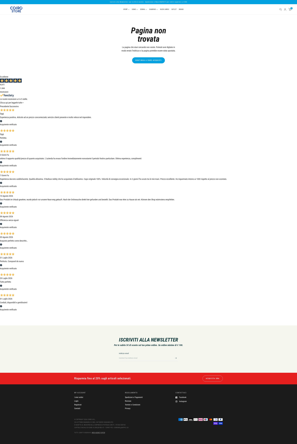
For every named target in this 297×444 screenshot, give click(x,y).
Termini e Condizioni (132, 405)
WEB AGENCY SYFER (98, 433)
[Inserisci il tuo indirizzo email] (175, 358)
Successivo (14, 106)
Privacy (127, 408)
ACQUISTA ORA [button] (213, 378)
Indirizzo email (124, 353)
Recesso (128, 401)
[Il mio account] (285, 9)
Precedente (4, 106)
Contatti (77, 408)
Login (76, 401)
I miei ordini (78, 397)
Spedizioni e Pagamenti (134, 397)
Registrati (78, 405)
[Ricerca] (280, 9)
